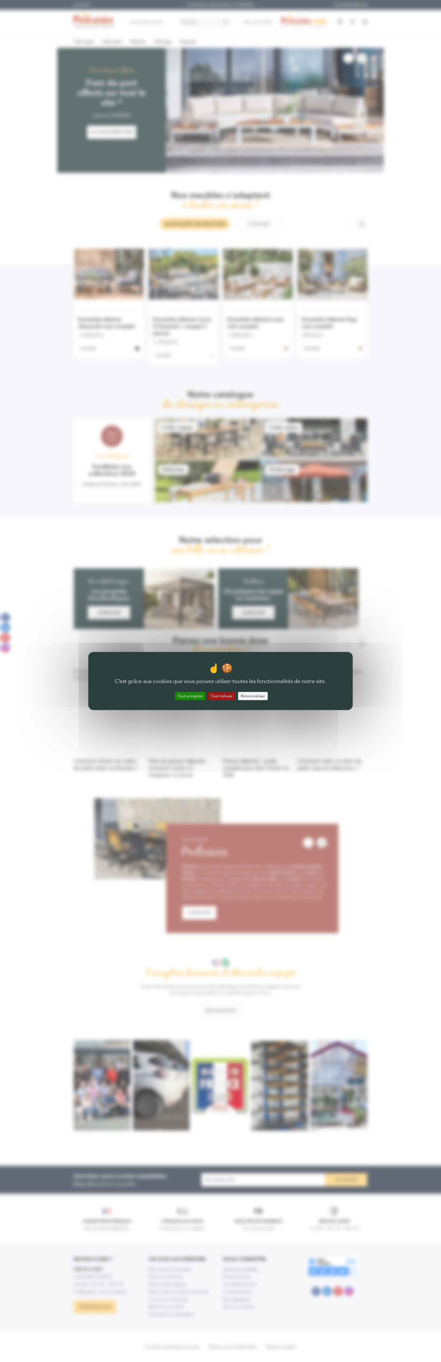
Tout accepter (190, 695)
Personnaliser (253, 695)
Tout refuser (222, 695)
